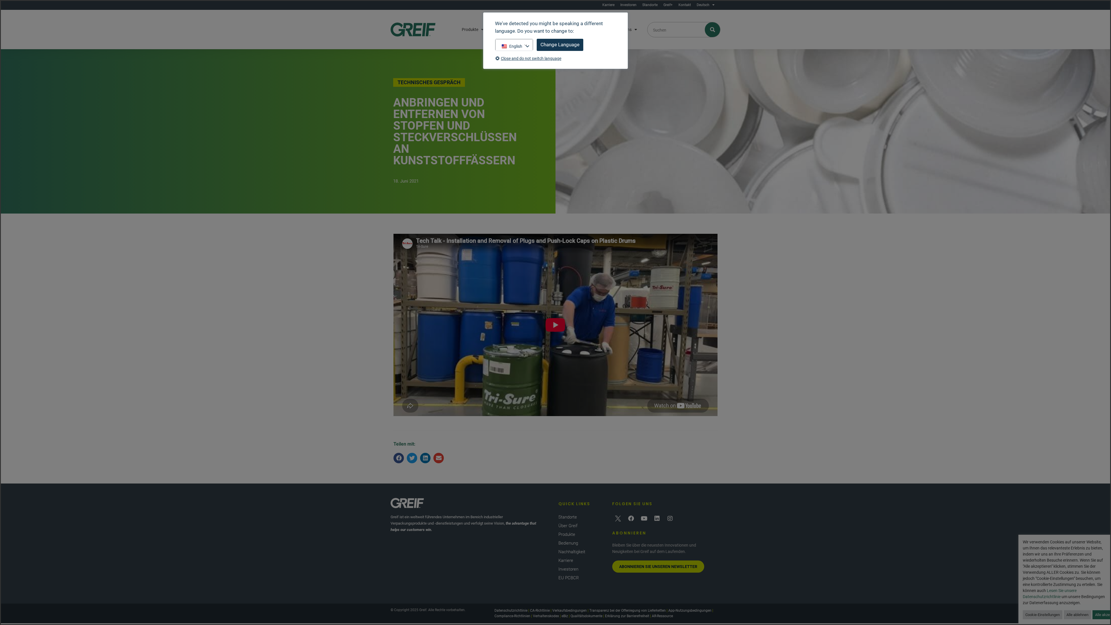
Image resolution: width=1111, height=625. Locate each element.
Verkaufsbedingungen (569, 611)
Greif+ (668, 5)
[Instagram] (670, 518)
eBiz (565, 616)
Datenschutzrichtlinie (510, 611)
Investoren (628, 5)
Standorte (650, 5)
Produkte (470, 29)
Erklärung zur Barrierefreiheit (627, 616)
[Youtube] (644, 518)
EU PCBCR (568, 577)
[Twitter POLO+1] (618, 518)
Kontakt (684, 5)
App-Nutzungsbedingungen (689, 611)
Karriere (608, 5)
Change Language (560, 44)
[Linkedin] (657, 518)
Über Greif (567, 525)
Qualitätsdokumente (586, 616)
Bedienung (568, 543)
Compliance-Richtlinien (512, 616)
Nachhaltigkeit (571, 551)
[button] (398, 458)
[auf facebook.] (631, 518)
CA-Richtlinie (540, 611)
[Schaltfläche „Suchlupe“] (713, 29)
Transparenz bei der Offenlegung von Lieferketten (627, 611)
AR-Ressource (662, 616)
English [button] (515, 46)
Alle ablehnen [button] (1077, 615)
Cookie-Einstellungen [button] (1042, 615)
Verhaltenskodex (546, 616)
